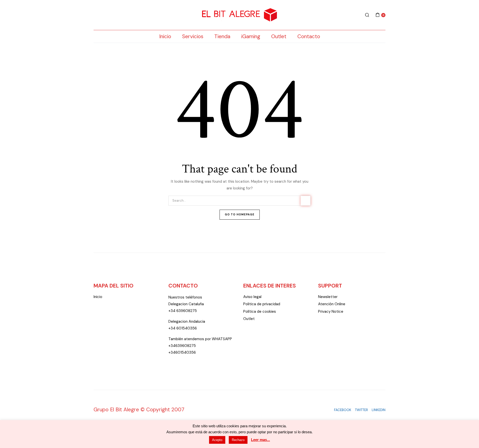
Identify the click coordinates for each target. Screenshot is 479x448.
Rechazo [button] (238, 440)
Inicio (165, 36)
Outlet (278, 36)
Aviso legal (252, 296)
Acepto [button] (217, 440)
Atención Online (331, 303)
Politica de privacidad (261, 303)
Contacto (308, 36)
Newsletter (328, 296)
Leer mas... (260, 440)
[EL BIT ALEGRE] (239, 15)
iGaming (250, 36)
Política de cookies (259, 311)
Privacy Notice (330, 311)
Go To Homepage (239, 214)
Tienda (222, 36)
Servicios (192, 36)
